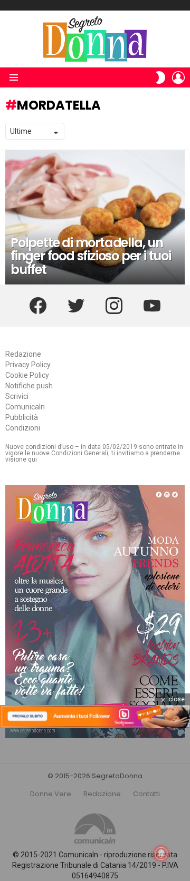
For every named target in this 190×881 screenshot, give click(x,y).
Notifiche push (29, 385)
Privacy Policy (28, 364)
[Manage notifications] (161, 853)
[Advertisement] (95, 804)
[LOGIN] (178, 77)
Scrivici (16, 396)
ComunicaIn (25, 407)
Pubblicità (21, 417)
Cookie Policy (27, 375)
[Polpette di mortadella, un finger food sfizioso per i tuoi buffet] (95, 217)
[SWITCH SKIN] (160, 77)
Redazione (23, 354)
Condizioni (22, 428)
